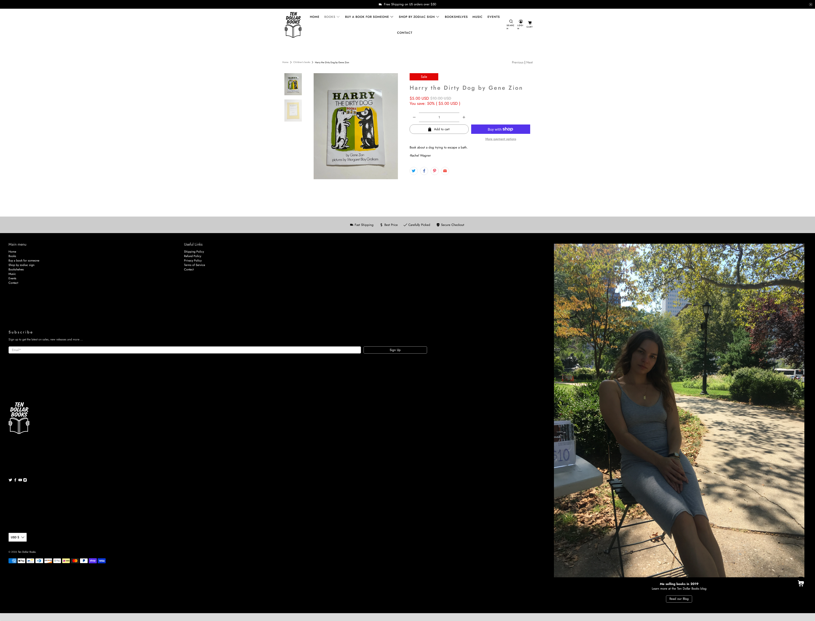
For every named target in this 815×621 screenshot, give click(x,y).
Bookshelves (456, 17)
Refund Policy (192, 256)
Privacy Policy (193, 260)
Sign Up (395, 350)
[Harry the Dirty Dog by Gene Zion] (356, 126)
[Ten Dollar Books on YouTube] (20, 481)
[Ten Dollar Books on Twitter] (10, 481)
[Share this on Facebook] (424, 171)
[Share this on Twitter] (414, 171)
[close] (811, 4)
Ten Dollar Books (27, 552)
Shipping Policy (194, 251)
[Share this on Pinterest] (435, 171)
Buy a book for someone (367, 17)
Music (477, 17)
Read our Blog (679, 598)
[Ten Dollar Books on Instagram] (25, 481)
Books (329, 17)
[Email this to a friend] (445, 171)
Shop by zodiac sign (417, 17)
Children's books (301, 62)
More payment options (500, 139)
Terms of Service (194, 265)
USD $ (15, 537)
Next (529, 62)
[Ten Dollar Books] (293, 25)
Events (494, 17)
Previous (517, 62)
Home (314, 17)
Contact (404, 33)
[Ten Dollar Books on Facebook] (15, 481)
